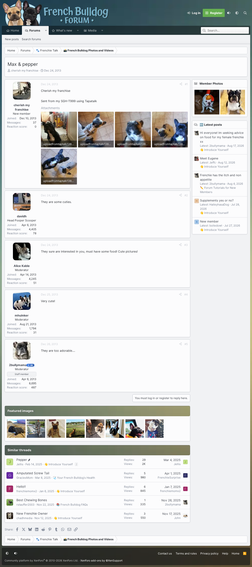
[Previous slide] (199, 102)
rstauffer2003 (25, 504)
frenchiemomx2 (26, 491)
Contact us (165, 553)
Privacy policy (209, 553)
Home (15, 30)
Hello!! (21, 486)
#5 (186, 344)
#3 (186, 245)
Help (225, 553)
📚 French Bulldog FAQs (72, 504)
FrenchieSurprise (169, 477)
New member (209, 221)
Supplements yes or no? (217, 200)
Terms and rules (186, 553)
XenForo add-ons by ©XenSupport (101, 560)
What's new (64, 30)
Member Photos (211, 83)
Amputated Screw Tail (32, 473)
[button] (237, 13)
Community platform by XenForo (41, 560)
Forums (34, 30)
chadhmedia (24, 518)
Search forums (31, 39)
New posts (12, 39)
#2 (186, 195)
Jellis (19, 464)
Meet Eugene (209, 158)
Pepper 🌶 (23, 460)
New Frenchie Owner (32, 513)
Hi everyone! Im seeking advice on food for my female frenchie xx (222, 137)
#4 (186, 294)
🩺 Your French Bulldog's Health (74, 477)
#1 (186, 84)
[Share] (181, 84)
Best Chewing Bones (31, 500)
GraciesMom (24, 477)
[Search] (245, 13)
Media (92, 30)
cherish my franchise (24, 70)
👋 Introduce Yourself (58, 464)
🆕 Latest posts (211, 124)
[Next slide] (240, 102)
